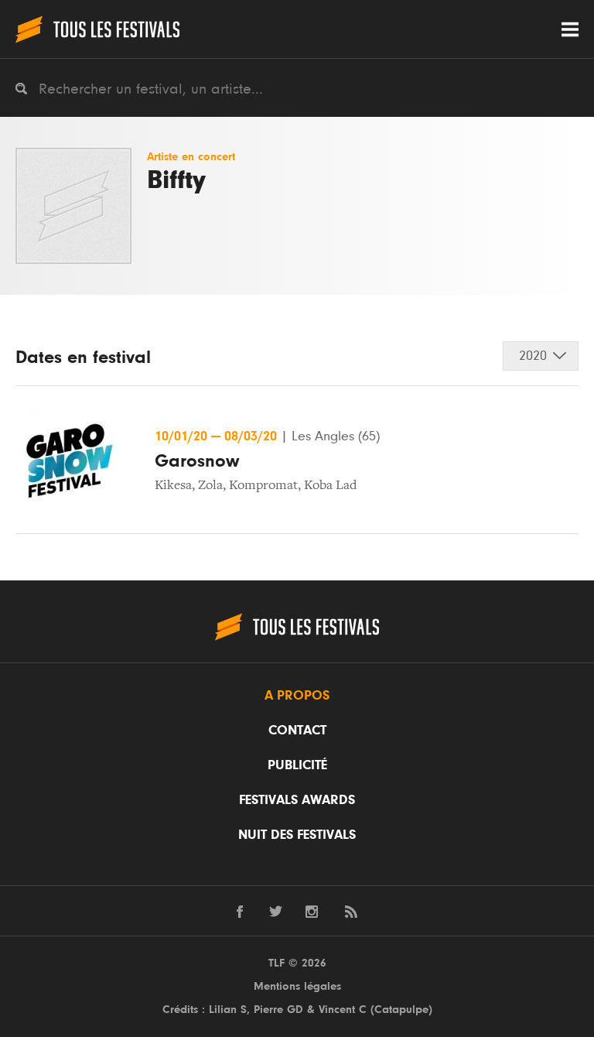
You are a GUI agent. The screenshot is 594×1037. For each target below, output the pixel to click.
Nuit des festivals (297, 835)
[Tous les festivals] (97, 29)
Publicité (297, 765)
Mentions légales (297, 986)
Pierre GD (278, 1009)
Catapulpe (401, 1009)
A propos (297, 696)
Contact (297, 731)
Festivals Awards (297, 800)
